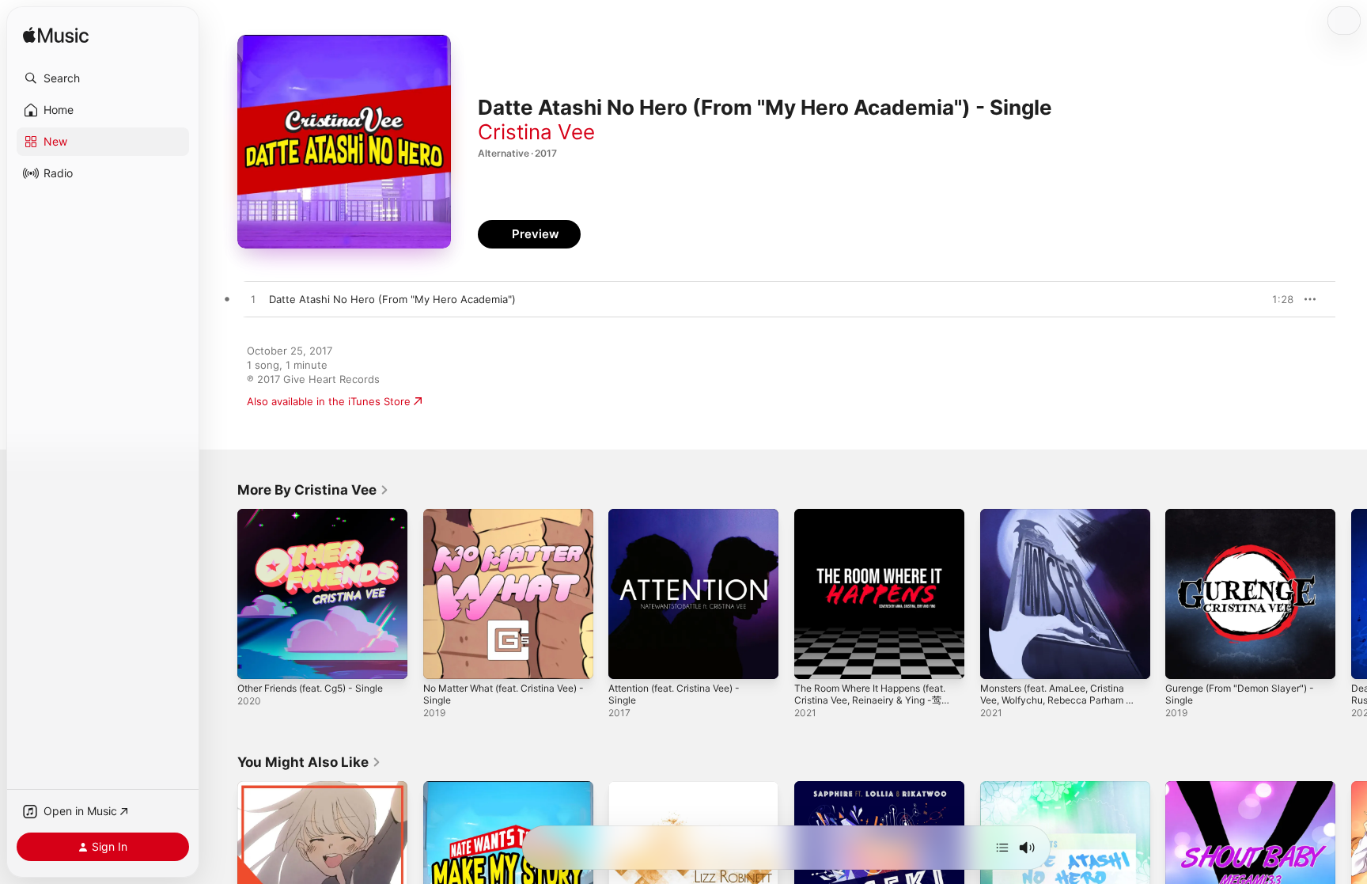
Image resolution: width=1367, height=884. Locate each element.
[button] (102, 78)
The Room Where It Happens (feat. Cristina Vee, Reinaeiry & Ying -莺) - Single (869, 528)
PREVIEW (1276, 299)
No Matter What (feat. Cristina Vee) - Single (498, 521)
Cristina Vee (536, 132)
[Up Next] (1002, 848)
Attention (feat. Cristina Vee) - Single (683, 521)
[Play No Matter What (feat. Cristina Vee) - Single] (443, 659)
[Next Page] (1351, 593)
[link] (313, 490)
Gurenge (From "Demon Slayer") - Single (1248, 521)
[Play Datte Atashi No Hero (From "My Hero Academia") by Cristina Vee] (253, 300)
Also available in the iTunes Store (329, 401)
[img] (56, 36)
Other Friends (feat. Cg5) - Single (320, 515)
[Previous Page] (221, 593)
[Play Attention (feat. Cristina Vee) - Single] (628, 659)
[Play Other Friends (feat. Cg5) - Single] (257, 659)
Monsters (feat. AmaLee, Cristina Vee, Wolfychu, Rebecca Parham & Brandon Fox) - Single (1064, 528)
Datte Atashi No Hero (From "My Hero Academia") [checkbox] (392, 299)
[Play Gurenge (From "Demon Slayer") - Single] (1185, 659)
